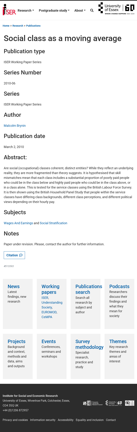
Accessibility (65, 420)
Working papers (50, 289)
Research (24, 10)
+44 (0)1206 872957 (16, 410)
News (14, 286)
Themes (118, 341)
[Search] (92, 10)
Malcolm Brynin (15, 125)
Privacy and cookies (15, 420)
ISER (45, 298)
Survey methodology (89, 344)
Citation (12, 255)
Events (49, 341)
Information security (42, 420)
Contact (111, 420)
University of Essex (116, 10)
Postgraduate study (53, 10)
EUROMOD (49, 312)
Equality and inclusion (90, 420)
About (78, 10)
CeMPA (47, 317)
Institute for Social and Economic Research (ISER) (9, 10)
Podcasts (119, 286)
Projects (17, 341)
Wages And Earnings (18, 223)
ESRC (92, 403)
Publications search (88, 289)
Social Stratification (53, 223)
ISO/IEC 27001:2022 (129, 403)
